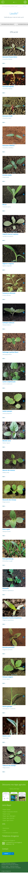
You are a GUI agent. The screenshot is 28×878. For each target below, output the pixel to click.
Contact (6, 853)
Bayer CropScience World (10, 812)
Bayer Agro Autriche (8, 818)
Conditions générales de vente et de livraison (11, 867)
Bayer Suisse (6, 814)
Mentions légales (5, 866)
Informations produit (7, 24)
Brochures (6, 828)
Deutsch (24, 5)
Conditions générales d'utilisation (8, 863)
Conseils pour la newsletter (10, 832)
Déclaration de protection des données (9, 864)
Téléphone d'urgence (9, 840)
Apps (4, 830)
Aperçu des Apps (14, 789)
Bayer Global (6, 809)
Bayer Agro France (8, 820)
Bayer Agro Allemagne (9, 816)
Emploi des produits (14, 866)
